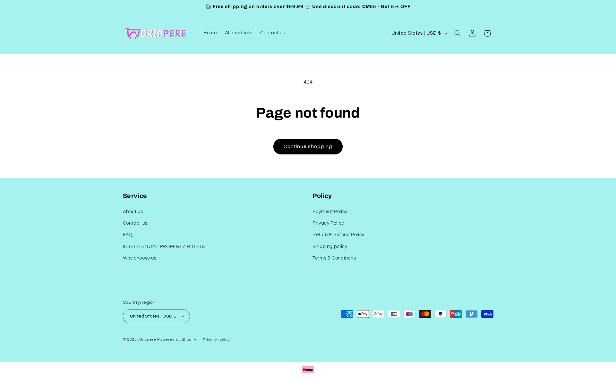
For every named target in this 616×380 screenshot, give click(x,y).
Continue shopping (308, 146)
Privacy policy (216, 340)
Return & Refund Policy (338, 235)
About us (133, 211)
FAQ (128, 235)
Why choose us (140, 258)
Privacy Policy (328, 223)
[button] (457, 33)
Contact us (135, 223)
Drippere (147, 339)
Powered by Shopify (176, 339)
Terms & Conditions (334, 258)
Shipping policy (329, 246)
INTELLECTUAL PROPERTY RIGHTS (164, 246)
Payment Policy (329, 211)
